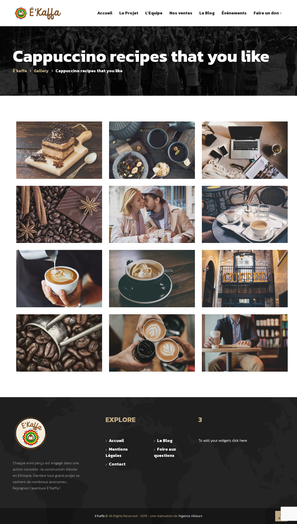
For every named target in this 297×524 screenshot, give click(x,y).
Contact (117, 464)
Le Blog (164, 440)
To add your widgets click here (222, 440)
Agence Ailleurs (190, 516)
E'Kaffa (100, 516)
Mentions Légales (117, 452)
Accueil (116, 440)
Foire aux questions (165, 452)
